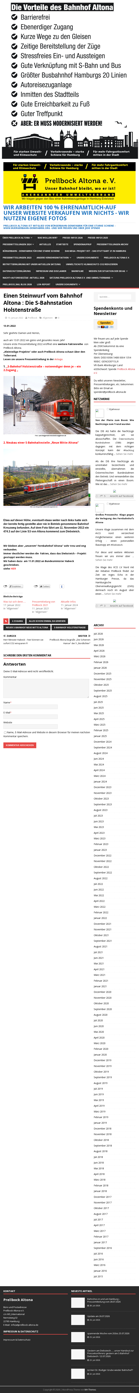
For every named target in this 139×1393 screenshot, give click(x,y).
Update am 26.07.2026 (98, 1316)
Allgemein (48, 317)
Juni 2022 (99, 889)
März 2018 (99, 1179)
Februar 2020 (101, 1048)
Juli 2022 (98, 884)
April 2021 (99, 969)
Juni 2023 (99, 821)
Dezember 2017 (102, 1196)
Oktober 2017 (101, 1208)
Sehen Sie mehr (124, 454)
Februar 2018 (101, 1185)
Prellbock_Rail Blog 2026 (17, 284)
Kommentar (10, 677)
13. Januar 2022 (15, 317)
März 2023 (99, 838)
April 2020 (99, 1037)
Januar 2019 (100, 1122)
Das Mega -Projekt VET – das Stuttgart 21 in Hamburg (95, 251)
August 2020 (100, 1014)
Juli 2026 (98, 633)
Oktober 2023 (101, 798)
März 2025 (99, 724)
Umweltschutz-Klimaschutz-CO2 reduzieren (92, 264)
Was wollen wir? (47, 237)
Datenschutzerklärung (17, 271)
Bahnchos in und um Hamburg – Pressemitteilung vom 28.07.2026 (104, 1300)
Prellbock (32, 317)
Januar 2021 (100, 986)
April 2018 (99, 1174)
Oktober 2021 (101, 935)
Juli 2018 (98, 1157)
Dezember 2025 (102, 673)
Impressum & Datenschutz (17, 1339)
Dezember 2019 (102, 1060)
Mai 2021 (99, 963)
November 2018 (103, 1134)
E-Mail (6, 712)
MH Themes (90, 1389)
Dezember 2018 (102, 1128)
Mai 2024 (99, 764)
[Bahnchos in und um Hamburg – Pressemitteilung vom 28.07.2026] (78, 1305)
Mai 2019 (99, 1100)
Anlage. (58, 359)
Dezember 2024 (102, 741)
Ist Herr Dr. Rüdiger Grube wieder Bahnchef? (110, 1370)
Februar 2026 (101, 662)
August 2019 (100, 1083)
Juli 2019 (98, 1088)
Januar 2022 (100, 918)
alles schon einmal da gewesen (47, 621)
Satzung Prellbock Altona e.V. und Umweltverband (79, 277)
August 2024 (100, 753)
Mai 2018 (99, 1168)
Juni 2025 (99, 707)
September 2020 (103, 1009)
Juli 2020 (98, 1020)
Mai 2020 (99, 1031)
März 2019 (99, 1111)
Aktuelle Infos (68, 601)
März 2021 (99, 974)
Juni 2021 (99, 957)
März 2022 (99, 906)
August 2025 (100, 696)
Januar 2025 (100, 736)
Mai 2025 (99, 713)
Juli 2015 (98, 1276)
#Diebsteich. (117, 544)
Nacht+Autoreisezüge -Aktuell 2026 (23, 277)
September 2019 (103, 1077)
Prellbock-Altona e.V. (117, 257)
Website (7, 722)
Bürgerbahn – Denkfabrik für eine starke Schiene (31, 251)
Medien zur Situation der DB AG (107, 271)
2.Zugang (17, 621)
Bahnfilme (78, 271)
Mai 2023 (99, 827)
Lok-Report (43, 284)
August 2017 (100, 1213)
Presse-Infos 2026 (73, 237)
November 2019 (103, 1066)
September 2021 (103, 940)
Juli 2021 (98, 952)
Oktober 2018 (101, 1140)
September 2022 (103, 872)
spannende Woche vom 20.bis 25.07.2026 (108, 1333)
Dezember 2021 (102, 923)
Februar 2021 (101, 980)
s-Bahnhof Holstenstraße (70, 627)
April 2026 (99, 650)
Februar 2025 (101, 730)
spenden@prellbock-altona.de (110, 392)
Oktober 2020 (101, 1003)
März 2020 (99, 1043)
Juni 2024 (99, 758)
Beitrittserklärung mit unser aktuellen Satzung (32, 264)
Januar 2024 (100, 781)
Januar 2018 (100, 1191)
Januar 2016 (100, 1270)
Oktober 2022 (101, 866)
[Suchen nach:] (114, 297)
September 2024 (103, 747)
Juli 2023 (98, 815)
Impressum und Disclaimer (51, 271)
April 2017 (99, 1225)
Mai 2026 (99, 645)
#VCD (98, 533)
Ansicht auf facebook (121, 496)
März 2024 (99, 776)
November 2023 (103, 793)
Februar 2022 (101, 912)
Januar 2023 (100, 849)
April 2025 (99, 719)
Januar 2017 (100, 1242)
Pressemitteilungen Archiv (112, 244)
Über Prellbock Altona (16, 237)
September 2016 (103, 1248)
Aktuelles (45, 244)
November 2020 (103, 997)
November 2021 (103, 929)
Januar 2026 (100, 667)
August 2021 (100, 946)
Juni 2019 (99, 1094)
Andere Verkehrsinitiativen (53, 257)
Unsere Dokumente (88, 257)
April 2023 (99, 832)
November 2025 (103, 679)
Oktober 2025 (101, 684)
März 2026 (99, 656)
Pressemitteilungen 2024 (17, 244)
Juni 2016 (99, 1259)
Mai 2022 (99, 895)
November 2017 (103, 1202)
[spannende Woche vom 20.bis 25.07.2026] (78, 1340)
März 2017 (99, 1231)
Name (6, 702)
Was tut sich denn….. (14, 601)
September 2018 (103, 1145)
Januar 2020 (100, 1054)
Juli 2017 (98, 1219)
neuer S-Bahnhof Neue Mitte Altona (27, 627)
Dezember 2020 (102, 992)
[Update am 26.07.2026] (78, 1323)
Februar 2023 (101, 844)
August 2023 (100, 810)
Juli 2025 (98, 702)
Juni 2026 (99, 639)
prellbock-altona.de (28, 1324)
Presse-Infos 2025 (98, 237)
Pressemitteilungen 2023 (17, 257)
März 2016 (99, 1265)
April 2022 (99, 901)
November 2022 (103, 861)
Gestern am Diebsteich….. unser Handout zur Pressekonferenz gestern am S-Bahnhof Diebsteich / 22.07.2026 (110, 1353)
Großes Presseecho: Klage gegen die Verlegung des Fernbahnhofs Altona (114, 518)
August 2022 (100, 878)
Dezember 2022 (102, 855)
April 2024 (99, 770)
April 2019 (99, 1105)
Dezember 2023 (102, 787)
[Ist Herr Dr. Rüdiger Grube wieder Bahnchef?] (78, 1377)
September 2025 (103, 690)
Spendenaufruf (83, 244)
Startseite (62, 244)
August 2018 (100, 1151)
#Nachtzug (129, 450)
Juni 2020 (99, 1026)
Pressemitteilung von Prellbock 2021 (43, 603)
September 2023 (103, 804)
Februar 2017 (101, 1236)
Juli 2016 (98, 1253)
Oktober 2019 (101, 1071)
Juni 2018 (99, 1162)
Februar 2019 (101, 1117)
